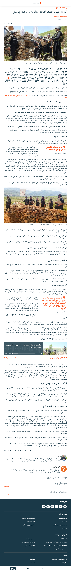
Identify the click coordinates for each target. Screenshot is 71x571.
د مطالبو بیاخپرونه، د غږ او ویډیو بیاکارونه (55, 546)
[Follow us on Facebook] (65, 506)
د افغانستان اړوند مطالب (60, 525)
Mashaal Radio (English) (59, 559)
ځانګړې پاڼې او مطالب (29, 525)
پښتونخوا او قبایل (61, 8)
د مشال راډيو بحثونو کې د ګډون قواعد (56, 542)
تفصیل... (6, 486)
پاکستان (64, 528)
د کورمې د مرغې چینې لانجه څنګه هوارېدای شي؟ (23, 345)
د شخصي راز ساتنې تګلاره (60, 549)
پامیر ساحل (63, 16)
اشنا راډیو (32, 563)
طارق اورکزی (56, 16)
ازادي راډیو (64, 563)
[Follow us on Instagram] (52, 506)
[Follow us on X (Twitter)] (60, 506)
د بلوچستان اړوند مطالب (28, 518)
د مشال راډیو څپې (30, 546)
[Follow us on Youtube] (56, 506)
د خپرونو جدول (30, 522)
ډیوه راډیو (32, 559)
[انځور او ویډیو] (43, 568)
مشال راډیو (33, 347)
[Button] (8, 24)
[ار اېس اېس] (48, 506)
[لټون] (58, 568)
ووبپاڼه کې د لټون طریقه (28, 542)
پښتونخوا (64, 522)
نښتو (8, 77)
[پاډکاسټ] (43, 506)
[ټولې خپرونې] (28, 568)
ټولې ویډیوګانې (63, 518)
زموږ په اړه (64, 539)
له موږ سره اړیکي (30, 539)
